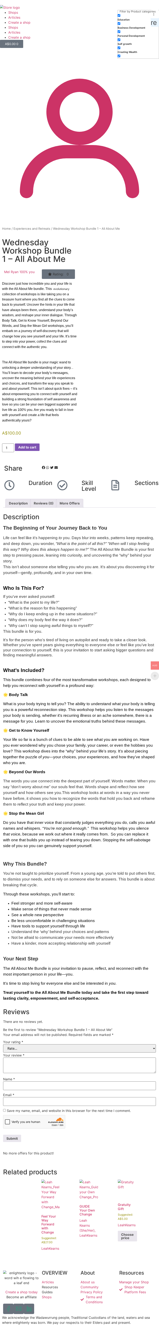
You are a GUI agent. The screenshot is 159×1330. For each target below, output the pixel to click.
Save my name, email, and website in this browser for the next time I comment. (69, 1110)
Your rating (13, 1042)
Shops (13, 12)
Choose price (127, 1236)
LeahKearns (50, 1248)
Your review (13, 1055)
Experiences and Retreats (31, 229)
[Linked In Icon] (29, 1309)
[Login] (79, 217)
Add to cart (27, 447)
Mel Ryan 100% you (19, 272)
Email (8, 1095)
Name (9, 1079)
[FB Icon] (8, 1309)
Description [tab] (18, 503)
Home (6, 229)
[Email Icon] (18, 1309)
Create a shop (19, 22)
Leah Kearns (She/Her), (87, 1225)
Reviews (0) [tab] (44, 503)
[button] (58, 274)
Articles (14, 17)
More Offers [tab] (70, 503)
